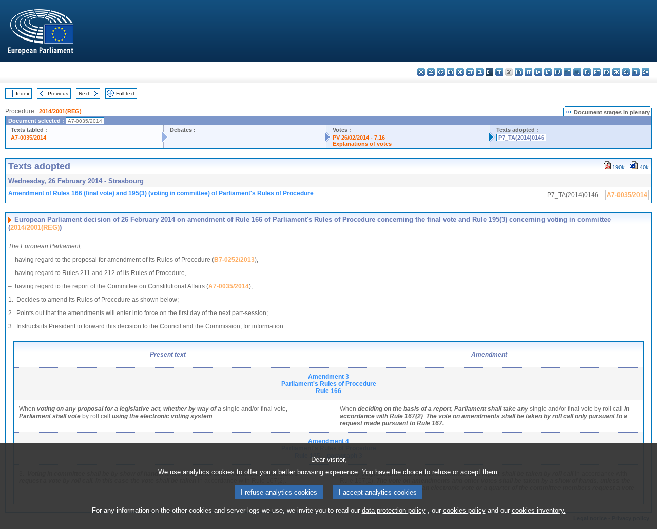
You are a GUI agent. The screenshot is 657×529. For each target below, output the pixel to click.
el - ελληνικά (480, 72)
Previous (58, 93)
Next (84, 93)
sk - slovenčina (616, 72)
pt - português (597, 72)
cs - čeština (441, 72)
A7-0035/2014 (28, 137)
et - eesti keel (470, 72)
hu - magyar (558, 72)
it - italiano (528, 72)
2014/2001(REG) (60, 111)
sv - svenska (645, 72)
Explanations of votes (362, 144)
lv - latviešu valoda (538, 72)
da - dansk (450, 72)
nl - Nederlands (577, 72)
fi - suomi (636, 72)
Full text (125, 93)
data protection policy (394, 510)
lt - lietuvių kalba (548, 72)
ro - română (606, 72)
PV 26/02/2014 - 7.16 (359, 137)
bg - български (421, 72)
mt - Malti (567, 72)
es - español (431, 72)
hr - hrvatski (519, 72)
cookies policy (464, 510)
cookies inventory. (539, 510)
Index (22, 93)
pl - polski (587, 72)
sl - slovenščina (626, 72)
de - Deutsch (460, 72)
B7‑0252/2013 (234, 259)
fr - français (499, 72)
